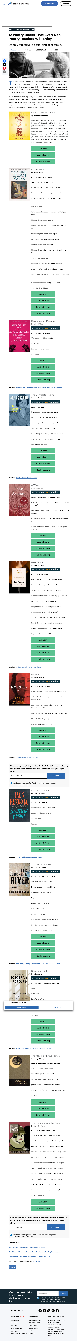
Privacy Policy (33, 1328)
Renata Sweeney (17, 50)
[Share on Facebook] (4, 61)
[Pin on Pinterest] (4, 68)
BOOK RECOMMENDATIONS (25, 29)
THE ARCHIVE (14, 1323)
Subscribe (49, 4)
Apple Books (43, 155)
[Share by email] (4, 71)
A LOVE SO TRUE (15, 1320)
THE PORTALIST (15, 1331)
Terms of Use (33, 1325)
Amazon (43, 149)
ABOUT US (32, 1333)
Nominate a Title (34, 1323)
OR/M (30, 1331)
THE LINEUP (14, 1325)
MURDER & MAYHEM (16, 1328)
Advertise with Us (35, 1320)
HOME (11, 29)
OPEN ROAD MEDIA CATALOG (19, 1334)
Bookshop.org (43, 313)
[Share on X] (4, 64)
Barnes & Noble (43, 161)
